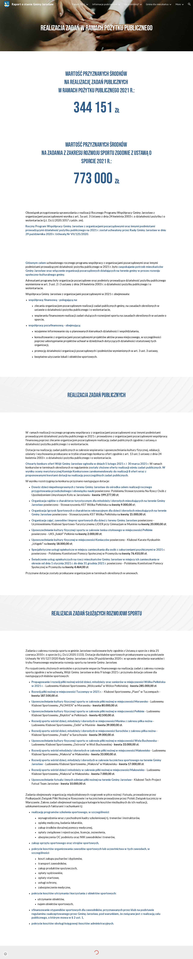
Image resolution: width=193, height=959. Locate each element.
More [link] (178, 4)
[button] (189, 4)
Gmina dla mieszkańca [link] (157, 4)
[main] (96, 25)
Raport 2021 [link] (78, 4)
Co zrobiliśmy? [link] (131, 4)
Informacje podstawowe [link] (104, 4)
